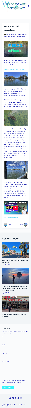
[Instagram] (15, 398)
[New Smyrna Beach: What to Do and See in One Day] (15, 250)
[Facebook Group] (21, 398)
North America (18, 36)
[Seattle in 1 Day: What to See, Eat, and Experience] (15, 304)
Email (4, 345)
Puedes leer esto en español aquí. (14, 69)
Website (4, 353)
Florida (11, 36)
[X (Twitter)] (13, 398)
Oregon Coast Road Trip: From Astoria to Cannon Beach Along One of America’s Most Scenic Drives (15, 288)
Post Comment (8, 387)
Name (4, 337)
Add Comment (6, 361)
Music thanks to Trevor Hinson (11, 217)
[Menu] (28, 6)
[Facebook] (10, 398)
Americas (6, 36)
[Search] (28, 15)
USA (24, 36)
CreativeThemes (7, 406)
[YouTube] (18, 398)
